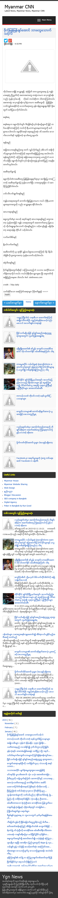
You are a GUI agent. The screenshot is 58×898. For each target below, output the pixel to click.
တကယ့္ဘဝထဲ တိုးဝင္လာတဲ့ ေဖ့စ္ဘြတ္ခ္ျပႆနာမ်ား (28, 739)
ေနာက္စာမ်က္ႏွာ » (44, 303)
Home (28, 302)
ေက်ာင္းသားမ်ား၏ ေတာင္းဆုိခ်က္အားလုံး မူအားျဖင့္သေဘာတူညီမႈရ (35, 413)
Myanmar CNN (19, 7)
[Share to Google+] (10, 40)
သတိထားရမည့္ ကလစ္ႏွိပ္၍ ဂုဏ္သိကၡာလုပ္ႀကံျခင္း (28, 747)
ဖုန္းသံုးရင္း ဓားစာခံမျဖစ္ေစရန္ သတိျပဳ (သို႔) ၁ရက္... (28, 751)
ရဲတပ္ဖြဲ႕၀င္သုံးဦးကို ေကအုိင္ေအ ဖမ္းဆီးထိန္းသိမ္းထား (29, 830)
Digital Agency (10, 502)
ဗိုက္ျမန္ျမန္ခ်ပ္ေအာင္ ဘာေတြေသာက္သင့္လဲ (28, 32)
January (8, 731)
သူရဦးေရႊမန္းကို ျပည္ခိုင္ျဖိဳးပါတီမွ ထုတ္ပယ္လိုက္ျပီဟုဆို (25, 884)
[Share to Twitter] (6, 40)
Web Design (9, 488)
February (9, 727)
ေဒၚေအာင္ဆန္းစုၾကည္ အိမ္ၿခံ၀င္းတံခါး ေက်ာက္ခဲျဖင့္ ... (29, 826)
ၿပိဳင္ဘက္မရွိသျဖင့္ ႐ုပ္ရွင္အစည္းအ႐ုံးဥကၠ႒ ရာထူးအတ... (30, 759)
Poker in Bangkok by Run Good (17, 506)
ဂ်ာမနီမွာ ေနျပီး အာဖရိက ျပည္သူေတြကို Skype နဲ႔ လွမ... (30, 842)
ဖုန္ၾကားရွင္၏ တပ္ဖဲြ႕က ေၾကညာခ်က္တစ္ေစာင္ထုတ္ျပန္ (29, 857)
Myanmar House (11, 481)
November (10, 723)
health (7, 295)
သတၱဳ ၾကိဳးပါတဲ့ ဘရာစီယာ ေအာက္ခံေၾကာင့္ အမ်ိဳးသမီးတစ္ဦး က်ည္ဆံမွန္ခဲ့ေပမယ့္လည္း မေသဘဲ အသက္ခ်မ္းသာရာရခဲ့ (34, 320)
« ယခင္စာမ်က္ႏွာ (13, 303)
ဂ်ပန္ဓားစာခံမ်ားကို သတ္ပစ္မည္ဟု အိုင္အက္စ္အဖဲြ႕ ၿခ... (30, 795)
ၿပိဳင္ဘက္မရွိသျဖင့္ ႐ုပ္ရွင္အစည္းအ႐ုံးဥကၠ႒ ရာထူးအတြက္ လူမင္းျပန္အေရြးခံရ (34, 335)
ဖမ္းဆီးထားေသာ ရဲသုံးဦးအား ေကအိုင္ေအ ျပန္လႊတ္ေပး (29, 803)
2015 (4, 720)
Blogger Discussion (12, 495)
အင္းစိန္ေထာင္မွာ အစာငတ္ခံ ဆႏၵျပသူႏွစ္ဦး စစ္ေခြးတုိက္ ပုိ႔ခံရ (27, 892)
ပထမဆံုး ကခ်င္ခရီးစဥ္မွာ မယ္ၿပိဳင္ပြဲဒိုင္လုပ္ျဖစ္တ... (28, 834)
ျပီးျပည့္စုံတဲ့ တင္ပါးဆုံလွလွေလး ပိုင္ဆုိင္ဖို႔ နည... (27, 791)
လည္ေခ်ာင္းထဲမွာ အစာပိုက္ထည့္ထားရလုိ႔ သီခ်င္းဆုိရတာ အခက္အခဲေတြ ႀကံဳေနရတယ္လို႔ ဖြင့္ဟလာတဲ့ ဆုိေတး (35, 430)
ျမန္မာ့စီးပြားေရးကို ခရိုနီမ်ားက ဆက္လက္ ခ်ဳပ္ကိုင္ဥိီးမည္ (25, 890)
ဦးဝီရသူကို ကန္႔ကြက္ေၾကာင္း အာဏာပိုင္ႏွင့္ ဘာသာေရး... (30, 778)
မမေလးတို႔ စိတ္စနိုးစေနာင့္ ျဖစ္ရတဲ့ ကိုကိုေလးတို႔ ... (28, 786)
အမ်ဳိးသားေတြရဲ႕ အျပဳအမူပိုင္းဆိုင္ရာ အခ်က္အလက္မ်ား (30, 866)
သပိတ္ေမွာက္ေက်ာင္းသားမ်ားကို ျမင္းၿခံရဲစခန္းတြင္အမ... (30, 755)
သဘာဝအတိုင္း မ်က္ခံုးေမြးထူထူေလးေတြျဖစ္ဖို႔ (26, 770)
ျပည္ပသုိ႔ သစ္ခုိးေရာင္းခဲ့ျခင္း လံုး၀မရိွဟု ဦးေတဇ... (27, 799)
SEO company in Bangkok (15, 498)
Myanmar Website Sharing (15, 484)
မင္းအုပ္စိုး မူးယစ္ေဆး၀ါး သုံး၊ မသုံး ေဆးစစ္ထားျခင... (29, 774)
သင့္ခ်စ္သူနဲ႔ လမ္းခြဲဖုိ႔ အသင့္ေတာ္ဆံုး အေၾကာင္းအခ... (29, 847)
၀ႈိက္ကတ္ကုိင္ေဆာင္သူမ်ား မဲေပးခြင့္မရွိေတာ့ (35, 442)
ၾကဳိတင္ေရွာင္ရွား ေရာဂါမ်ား (18, 811)
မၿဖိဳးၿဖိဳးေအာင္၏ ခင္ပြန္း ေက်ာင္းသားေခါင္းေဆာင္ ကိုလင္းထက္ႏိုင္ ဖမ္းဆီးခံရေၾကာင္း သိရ (35, 350)
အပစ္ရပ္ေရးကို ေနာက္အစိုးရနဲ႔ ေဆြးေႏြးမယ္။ (20, 881)
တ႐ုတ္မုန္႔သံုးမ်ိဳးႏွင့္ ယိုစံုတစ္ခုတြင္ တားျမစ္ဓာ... (26, 807)
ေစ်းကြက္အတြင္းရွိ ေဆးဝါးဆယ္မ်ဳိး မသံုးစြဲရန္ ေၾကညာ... (30, 838)
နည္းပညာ (8, 491)
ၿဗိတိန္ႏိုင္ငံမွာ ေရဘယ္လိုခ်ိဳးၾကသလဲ (22, 862)
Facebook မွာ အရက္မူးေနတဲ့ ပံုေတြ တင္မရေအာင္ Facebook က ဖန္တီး (35, 460)
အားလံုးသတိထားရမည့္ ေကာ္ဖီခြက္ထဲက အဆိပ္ (26, 782)
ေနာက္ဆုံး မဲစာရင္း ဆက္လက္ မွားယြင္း (18, 887)
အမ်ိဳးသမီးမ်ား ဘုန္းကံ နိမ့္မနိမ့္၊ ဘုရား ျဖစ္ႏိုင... (26, 743)
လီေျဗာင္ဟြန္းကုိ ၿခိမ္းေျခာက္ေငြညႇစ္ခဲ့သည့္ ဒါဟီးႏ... (28, 822)
